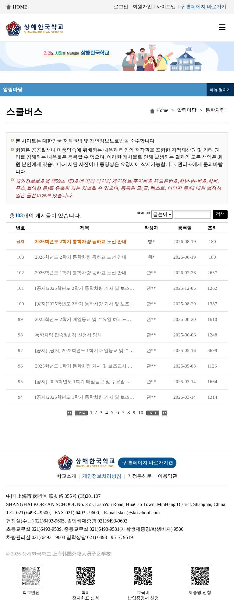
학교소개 (66, 476)
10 (140, 412)
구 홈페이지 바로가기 (203, 6)
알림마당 (187, 110)
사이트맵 (166, 6)
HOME (20, 6)
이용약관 (167, 476)
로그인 (121, 6)
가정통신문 (139, 476)
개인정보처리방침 (101, 476)
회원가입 (142, 6)
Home (162, 110)
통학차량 (215, 110)
